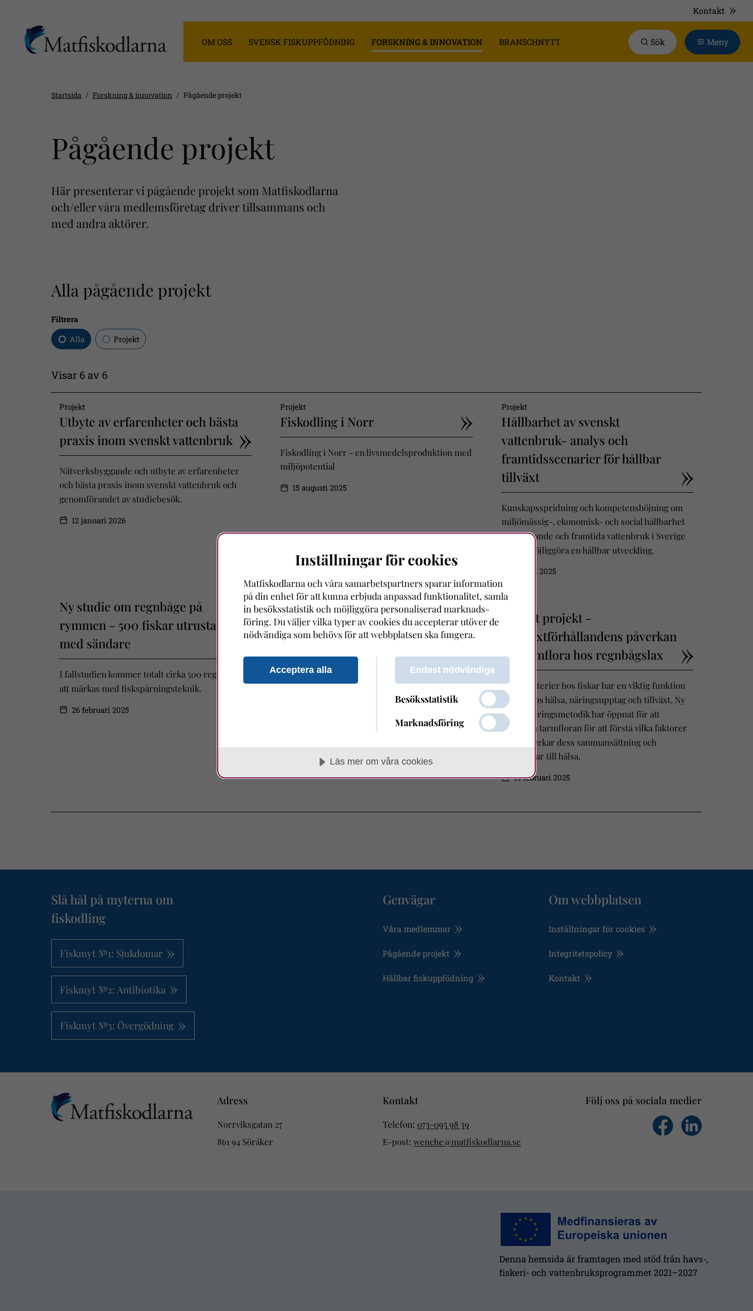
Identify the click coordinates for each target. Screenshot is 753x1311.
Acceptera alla (300, 670)
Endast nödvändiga (452, 670)
